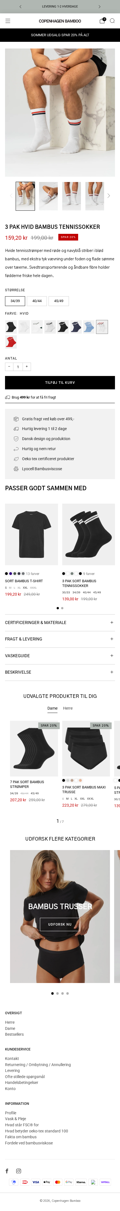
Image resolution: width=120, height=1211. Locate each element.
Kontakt (12, 1058)
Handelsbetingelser (21, 1082)
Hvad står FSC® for (22, 1125)
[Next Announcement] (99, 6)
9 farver (89, 574)
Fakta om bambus (21, 1137)
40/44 (37, 301)
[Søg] (112, 20)
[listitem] (60, 6)
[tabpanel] (60, 772)
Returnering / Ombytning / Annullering (38, 1064)
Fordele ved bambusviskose (29, 1143)
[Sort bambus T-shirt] (31, 534)
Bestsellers (14, 1034)
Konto (10, 1088)
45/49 (58, 301)
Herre (10, 1022)
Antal (11, 358)
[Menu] (8, 21)
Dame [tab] (52, 708)
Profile (10, 1113)
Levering (12, 1070)
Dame (10, 1028)
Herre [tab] (68, 708)
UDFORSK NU (60, 924)
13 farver (32, 574)
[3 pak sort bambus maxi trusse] (86, 748)
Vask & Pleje (15, 1119)
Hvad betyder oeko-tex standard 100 (36, 1131)
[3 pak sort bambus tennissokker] (88, 534)
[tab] (58, 608)
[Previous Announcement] (20, 6)
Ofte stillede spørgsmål (25, 1076)
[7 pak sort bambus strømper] (34, 748)
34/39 (15, 301)
